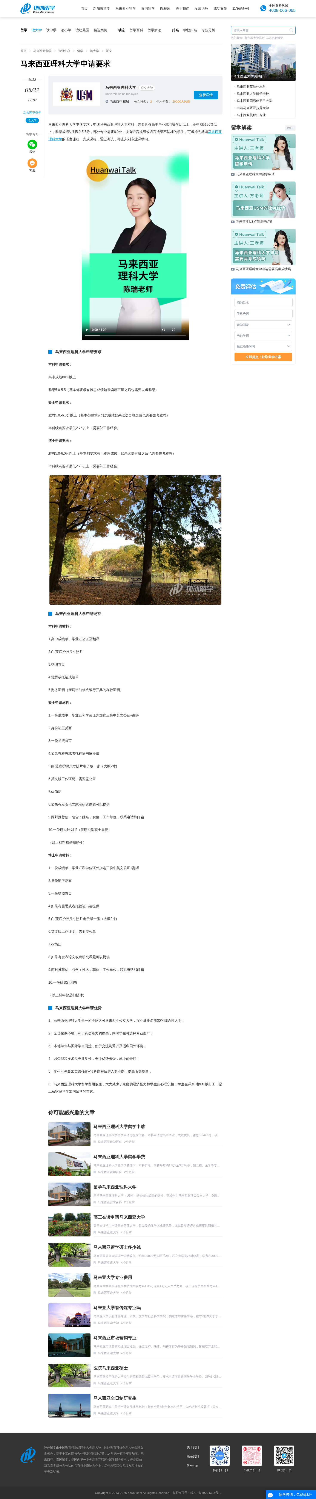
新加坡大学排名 (254, 37)
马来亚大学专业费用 (113, 1277)
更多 (289, 128)
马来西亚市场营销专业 (115, 1337)
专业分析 (208, 30)
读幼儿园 (82, 30)
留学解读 (154, 30)
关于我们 (182, 8)
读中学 (51, 30)
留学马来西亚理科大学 (115, 1186)
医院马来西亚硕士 (111, 1368)
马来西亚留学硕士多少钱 (117, 1247)
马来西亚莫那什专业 (251, 115)
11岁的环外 (241, 8)
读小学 (66, 30)
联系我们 (193, 1456)
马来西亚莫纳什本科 (251, 86)
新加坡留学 (101, 8)
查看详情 (206, 95)
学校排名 (190, 30)
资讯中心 (64, 51)
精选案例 (100, 30)
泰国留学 (148, 8)
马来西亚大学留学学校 (253, 93)
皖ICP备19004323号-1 (205, 1492)
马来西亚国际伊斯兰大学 (254, 101)
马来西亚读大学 (108, 1232)
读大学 (37, 30)
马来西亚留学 (125, 8)
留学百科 (136, 30)
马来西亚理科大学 (120, 87)
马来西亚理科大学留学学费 (119, 1156)
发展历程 (201, 8)
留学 (80, 51)
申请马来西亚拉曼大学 (253, 108)
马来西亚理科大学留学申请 (119, 1126)
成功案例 (220, 8)
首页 (84, 8)
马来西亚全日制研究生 (115, 1398)
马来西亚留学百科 (110, 1142)
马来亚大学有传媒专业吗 (117, 1307)
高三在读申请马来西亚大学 (119, 1217)
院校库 (165, 8)
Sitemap (192, 1465)
